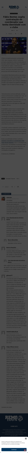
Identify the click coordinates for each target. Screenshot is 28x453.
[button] (26, 438)
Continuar (14, 449)
